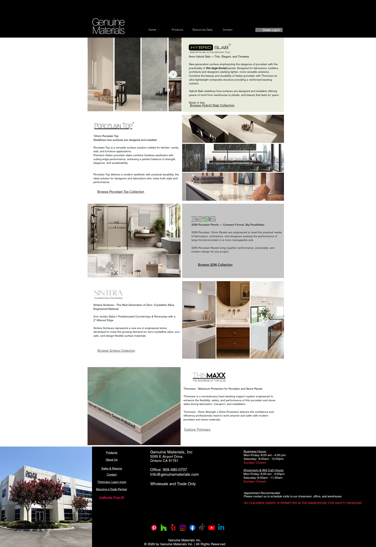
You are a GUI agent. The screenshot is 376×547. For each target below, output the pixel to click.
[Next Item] (173, 74)
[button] (233, 129)
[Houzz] (163, 528)
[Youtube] (211, 528)
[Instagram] (183, 528)
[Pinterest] (154, 528)
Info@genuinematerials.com (174, 474)
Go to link (190, 285)
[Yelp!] (173, 528)
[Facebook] (192, 528)
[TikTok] (202, 528)
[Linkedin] (221, 528)
